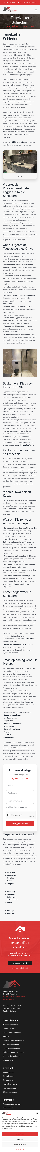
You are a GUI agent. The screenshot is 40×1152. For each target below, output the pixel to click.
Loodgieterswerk (10, 718)
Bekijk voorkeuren (20, 1144)
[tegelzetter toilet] (20, 363)
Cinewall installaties (12, 729)
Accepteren (20, 1134)
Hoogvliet (10, 884)
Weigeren (20, 1139)
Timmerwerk (9, 737)
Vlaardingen (11, 875)
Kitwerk (7, 732)
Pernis (9, 881)
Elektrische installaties (13, 723)
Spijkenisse (11, 897)
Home (8, 26)
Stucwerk (7, 735)
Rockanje (10, 910)
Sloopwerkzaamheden (12, 715)
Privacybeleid (20, 1149)
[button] (37, 1113)
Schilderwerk (9, 726)
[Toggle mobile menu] (36, 10)
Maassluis (11, 894)
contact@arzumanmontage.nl (14, 644)
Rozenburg (11, 891)
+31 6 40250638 (8, 999)
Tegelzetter (15, 26)
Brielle (9, 903)
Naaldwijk (11, 913)
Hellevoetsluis (12, 900)
